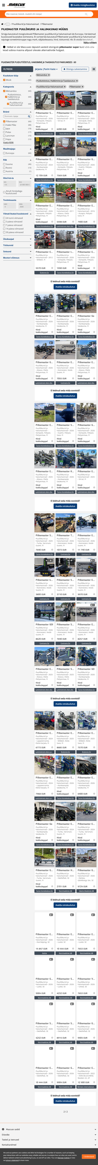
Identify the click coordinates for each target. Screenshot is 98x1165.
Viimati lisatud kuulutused (15, 214)
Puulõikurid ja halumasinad (25, 24)
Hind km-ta (8, 178)
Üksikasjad (8, 239)
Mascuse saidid (13, 1129)
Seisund (7, 251)
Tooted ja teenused (10, 1140)
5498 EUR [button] (61, 222)
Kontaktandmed (9, 1145)
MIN (5, 182)
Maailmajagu (9, 149)
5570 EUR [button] (40, 268)
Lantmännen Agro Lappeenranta (47, 752)
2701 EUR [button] (61, 886)
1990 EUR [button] (61, 268)
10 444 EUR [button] (62, 949)
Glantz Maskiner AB (86, 891)
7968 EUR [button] (40, 794)
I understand (89, 1157)
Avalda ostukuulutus (65, 286)
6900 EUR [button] (82, 794)
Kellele (21, 204)
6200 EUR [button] (61, 129)
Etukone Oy (44, 272)
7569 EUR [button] (61, 176)
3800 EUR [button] (40, 594)
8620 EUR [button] (40, 639)
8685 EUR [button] (61, 748)
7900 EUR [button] (82, 222)
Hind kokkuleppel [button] (42, 128)
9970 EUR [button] (82, 594)
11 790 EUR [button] (83, 550)
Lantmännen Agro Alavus (66, 226)
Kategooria (8, 87)
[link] (44, 100)
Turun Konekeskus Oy (44, 133)
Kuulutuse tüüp (10, 76)
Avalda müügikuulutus (84, 5)
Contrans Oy (65, 383)
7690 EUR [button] (40, 550)
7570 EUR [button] (82, 748)
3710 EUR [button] (61, 594)
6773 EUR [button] (40, 748)
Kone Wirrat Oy (65, 133)
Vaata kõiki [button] (8, 142)
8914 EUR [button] (61, 1038)
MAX (20, 182)
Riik (5, 160)
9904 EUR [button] (40, 993)
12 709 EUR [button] (41, 176)
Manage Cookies (64, 1158)
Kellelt (5, 204)
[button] (17, 69)
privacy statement (12, 1160)
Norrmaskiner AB (65, 891)
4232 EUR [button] (61, 993)
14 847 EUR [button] (41, 949)
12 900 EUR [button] (83, 1082)
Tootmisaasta (9, 200)
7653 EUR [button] (82, 949)
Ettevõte (5, 1135)
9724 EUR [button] (82, 886)
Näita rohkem (90, 42)
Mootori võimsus (11, 258)
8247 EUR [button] (82, 639)
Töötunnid (8, 245)
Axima (44, 953)
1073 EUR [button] (61, 550)
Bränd (6, 112)
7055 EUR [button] (61, 379)
